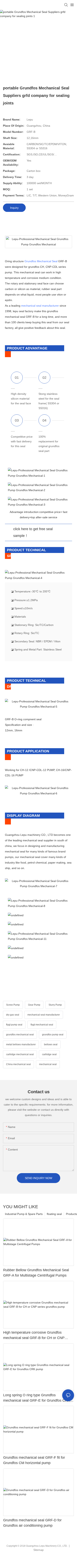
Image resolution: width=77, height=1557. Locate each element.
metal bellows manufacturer (21, 1044)
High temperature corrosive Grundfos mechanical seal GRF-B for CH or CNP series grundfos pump (34, 1335)
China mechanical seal (18, 1064)
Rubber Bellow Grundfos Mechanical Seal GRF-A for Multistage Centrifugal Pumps (36, 1272)
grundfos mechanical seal (20, 1034)
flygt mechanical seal (42, 1024)
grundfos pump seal (52, 1034)
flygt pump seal (14, 1024)
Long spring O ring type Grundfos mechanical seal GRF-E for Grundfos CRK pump (36, 1398)
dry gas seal (12, 1014)
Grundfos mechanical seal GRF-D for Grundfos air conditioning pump (32, 1522)
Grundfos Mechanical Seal (40, 261)
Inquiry (14, 207)
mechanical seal (48, 1064)
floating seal (54, 1214)
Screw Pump (13, 1004)
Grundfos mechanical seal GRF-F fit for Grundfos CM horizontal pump (34, 1460)
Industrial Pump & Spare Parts (24, 1214)
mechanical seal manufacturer (40, 305)
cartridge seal (49, 1054)
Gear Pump (34, 1004)
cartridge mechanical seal (20, 1054)
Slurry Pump (55, 1004)
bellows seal (50, 1044)
